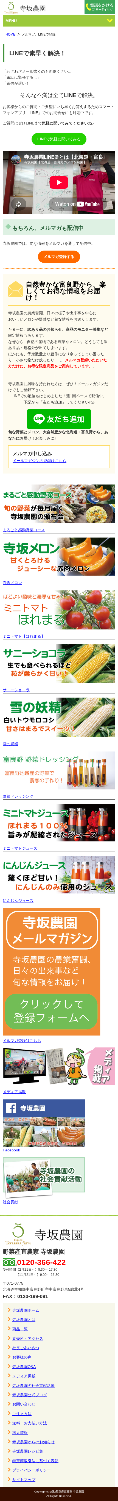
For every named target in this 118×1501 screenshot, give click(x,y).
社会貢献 (10, 1202)
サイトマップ (23, 1479)
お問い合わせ (23, 1404)
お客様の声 (22, 1357)
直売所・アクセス (27, 1338)
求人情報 (20, 1432)
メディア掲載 (14, 1092)
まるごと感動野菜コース (24, 530)
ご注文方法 (22, 1414)
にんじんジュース (18, 900)
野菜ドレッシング (18, 796)
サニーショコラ (16, 690)
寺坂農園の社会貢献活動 (33, 1385)
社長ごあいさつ (25, 1348)
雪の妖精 (10, 744)
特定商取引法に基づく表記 (35, 1461)
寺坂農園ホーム (25, 1310)
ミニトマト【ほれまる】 (24, 636)
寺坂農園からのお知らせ (33, 1442)
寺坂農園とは (23, 1319)
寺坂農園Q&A (24, 1366)
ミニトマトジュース (20, 848)
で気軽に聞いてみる (59, 139)
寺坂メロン (12, 582)
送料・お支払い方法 (29, 1423)
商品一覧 (20, 1329)
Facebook (11, 1150)
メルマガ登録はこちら (22, 1040)
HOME (10, 34)
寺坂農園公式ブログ (29, 1395)
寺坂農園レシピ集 (27, 1451)
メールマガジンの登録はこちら (39, 460)
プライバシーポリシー (31, 1470)
